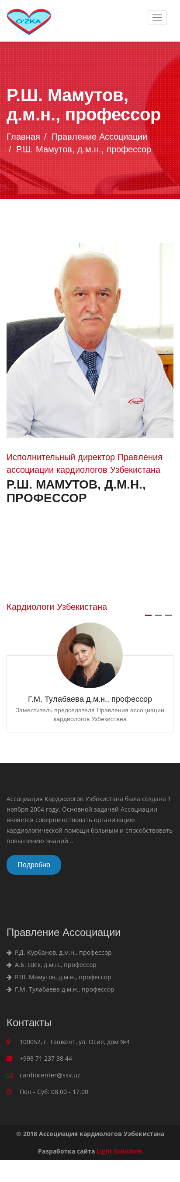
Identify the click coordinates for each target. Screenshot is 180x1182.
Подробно (33, 865)
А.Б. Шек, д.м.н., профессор (55, 964)
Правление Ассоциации (99, 136)
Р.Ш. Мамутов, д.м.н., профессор (62, 977)
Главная (23, 136)
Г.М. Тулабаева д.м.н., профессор (90, 699)
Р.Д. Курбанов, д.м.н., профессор (62, 952)
